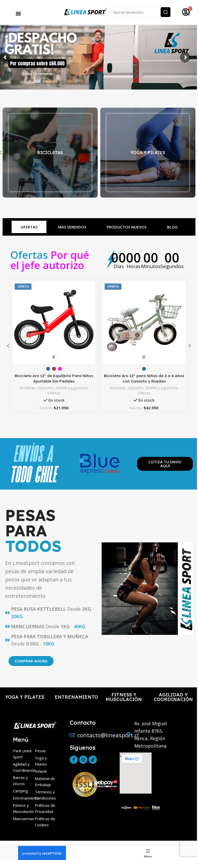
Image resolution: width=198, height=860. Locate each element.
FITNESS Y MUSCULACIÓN (124, 697)
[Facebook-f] (74, 760)
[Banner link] (50, 153)
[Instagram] (83, 760)
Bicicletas (27, 387)
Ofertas (54, 393)
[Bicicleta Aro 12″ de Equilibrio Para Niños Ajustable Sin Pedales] (54, 323)
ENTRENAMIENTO (76, 697)
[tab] (29, 227)
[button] (18, 13)
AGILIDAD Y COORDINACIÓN (173, 697)
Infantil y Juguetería (71, 387)
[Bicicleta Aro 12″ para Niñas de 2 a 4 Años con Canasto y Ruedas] (144, 323)
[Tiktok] (93, 760)
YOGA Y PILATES (24, 697)
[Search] (165, 12)
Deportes (45, 387)
